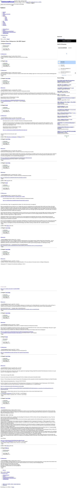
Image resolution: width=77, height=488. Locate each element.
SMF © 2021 (10, 484)
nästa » (6, 35)
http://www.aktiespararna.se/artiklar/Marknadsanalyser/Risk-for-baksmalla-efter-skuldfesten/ (17, 331)
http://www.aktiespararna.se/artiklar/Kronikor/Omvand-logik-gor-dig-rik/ (13, 177)
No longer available (3, 286)
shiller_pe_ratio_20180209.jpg (7, 441)
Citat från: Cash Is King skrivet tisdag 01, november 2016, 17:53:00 (13, 118)
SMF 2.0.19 (5, 484)
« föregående (3, 35)
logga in (27, 1)
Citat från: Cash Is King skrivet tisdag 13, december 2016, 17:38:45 (13, 196)
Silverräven (9, 136)
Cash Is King (7, 78)
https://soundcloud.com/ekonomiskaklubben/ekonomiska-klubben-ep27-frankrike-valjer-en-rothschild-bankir (20, 309)
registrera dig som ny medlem (36, 1)
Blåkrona (19, 136)
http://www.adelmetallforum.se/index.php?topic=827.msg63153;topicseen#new (15, 352)
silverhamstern (8, 43)
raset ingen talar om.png (6, 101)
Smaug (6, 336)
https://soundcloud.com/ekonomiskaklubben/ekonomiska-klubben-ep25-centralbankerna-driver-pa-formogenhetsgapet (21, 245)
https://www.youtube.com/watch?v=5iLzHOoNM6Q (10, 288)
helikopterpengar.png (6, 158)
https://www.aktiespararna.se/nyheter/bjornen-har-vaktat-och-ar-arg (12, 440)
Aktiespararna (3, 87)
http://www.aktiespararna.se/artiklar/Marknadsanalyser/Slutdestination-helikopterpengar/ (16, 157)
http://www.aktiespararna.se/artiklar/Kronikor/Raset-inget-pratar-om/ (13, 100)
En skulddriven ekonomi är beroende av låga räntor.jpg (12, 332)
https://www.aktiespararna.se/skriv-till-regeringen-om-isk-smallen (12, 386)
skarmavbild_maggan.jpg (6, 393)
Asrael (6, 105)
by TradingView (67, 75)
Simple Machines (17, 484)
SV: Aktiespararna (3, 70)
